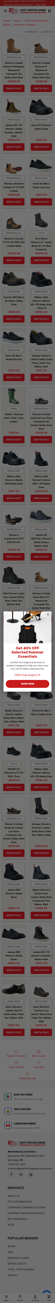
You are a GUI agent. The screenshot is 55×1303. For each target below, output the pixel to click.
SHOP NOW (27, 683)
